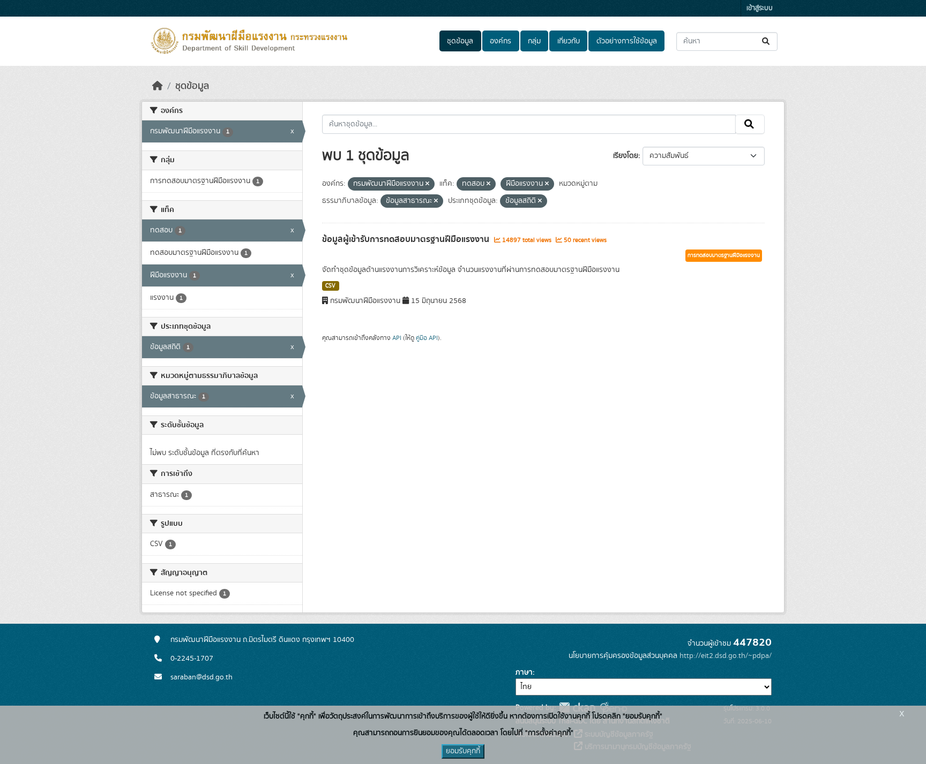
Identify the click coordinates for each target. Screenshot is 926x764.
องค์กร (500, 41)
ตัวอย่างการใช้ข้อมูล (626, 41)
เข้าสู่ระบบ (759, 8)
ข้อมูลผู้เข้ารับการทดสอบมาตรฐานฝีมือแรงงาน (406, 239)
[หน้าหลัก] (157, 86)
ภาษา (524, 672)
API (396, 338)
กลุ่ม (534, 41)
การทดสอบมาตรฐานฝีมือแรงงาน (724, 255)
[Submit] (766, 41)
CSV (330, 286)
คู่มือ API (427, 338)
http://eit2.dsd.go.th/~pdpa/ (725, 655)
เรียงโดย (625, 155)
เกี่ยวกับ (568, 41)
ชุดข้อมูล (460, 41)
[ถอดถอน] (427, 184)
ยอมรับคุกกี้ (463, 751)
